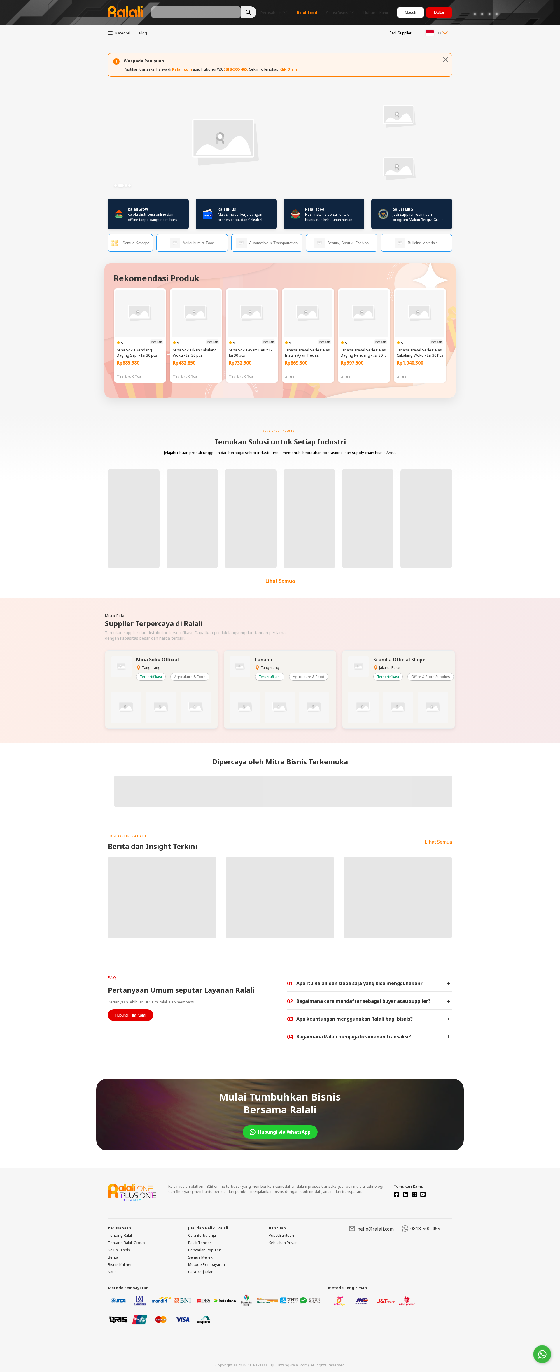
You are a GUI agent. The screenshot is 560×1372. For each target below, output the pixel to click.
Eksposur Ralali (127, 836)
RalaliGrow (138, 209)
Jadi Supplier (400, 33)
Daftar (439, 12)
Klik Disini (288, 69)
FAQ (112, 977)
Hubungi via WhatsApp (284, 1132)
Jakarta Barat (389, 667)
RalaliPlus (227, 209)
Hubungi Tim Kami (130, 1015)
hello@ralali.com (375, 1229)
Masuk (410, 12)
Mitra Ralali (116, 615)
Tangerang (151, 667)
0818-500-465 (425, 1228)
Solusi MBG (403, 209)
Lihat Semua (280, 581)
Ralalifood (314, 209)
